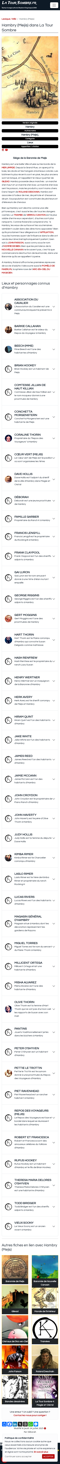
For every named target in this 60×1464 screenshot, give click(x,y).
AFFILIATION (46, 232)
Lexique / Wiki (9, 19)
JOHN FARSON (16, 242)
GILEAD (6, 181)
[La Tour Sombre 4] (3, 149)
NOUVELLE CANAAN (12, 249)
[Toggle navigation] (54, 5)
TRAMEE (18, 215)
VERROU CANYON (36, 215)
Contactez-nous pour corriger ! (30, 1415)
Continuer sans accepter (18, 1456)
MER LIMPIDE (8, 167)
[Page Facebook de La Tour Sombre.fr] (1, 1444)
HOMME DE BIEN (12, 246)
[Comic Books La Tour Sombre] (6, 149)
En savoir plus (41, 1452)
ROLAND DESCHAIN (29, 192)
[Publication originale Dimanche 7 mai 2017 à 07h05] (45, 1428)
